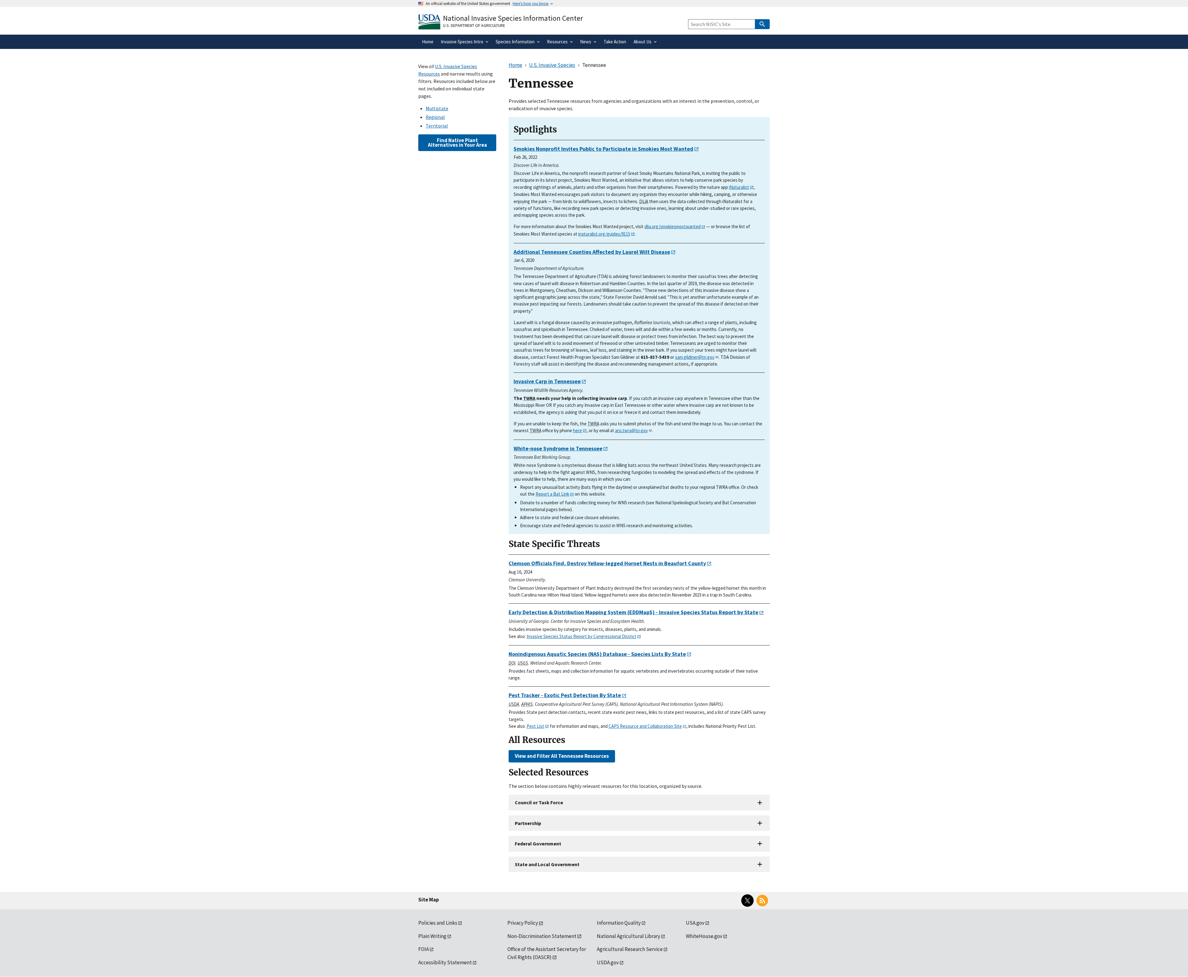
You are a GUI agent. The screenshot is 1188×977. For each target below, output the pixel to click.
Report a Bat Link (552, 494)
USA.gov (695, 922)
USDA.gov (608, 962)
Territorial (437, 126)
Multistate (437, 108)
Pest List (535, 726)
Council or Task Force (539, 802)
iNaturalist (739, 187)
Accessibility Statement (445, 962)
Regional (435, 117)
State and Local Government (547, 864)
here (577, 430)
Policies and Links (437, 922)
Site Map (428, 899)
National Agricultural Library (628, 936)
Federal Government (538, 843)
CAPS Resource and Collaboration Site (645, 726)
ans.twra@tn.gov (631, 430)
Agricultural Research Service (630, 949)
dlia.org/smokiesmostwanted (672, 226)
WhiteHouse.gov (704, 936)
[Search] (762, 24)
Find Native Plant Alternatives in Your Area (457, 142)
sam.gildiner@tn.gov (694, 357)
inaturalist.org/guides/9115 (604, 234)
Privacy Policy (522, 922)
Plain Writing (432, 936)
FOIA (423, 949)
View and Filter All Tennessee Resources (562, 756)
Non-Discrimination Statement (541, 936)
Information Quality (619, 922)
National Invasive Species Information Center (513, 18)
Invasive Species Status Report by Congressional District (581, 636)
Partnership (528, 823)
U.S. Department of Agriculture (474, 25)
